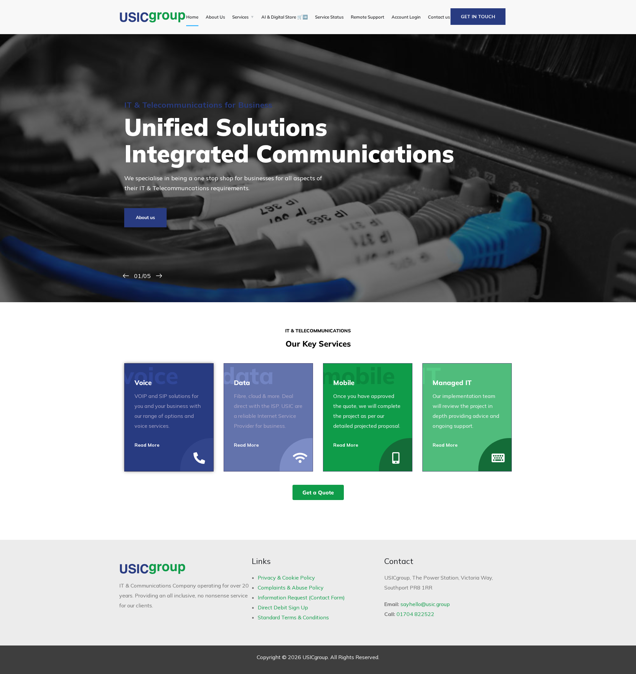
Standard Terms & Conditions (293, 617)
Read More (146, 445)
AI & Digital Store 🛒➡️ (284, 17)
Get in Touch (478, 17)
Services (240, 17)
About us (145, 217)
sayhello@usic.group (425, 604)
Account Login (406, 17)
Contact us (439, 17)
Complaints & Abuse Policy (291, 587)
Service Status (329, 17)
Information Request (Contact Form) (301, 597)
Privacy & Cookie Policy (286, 577)
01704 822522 (415, 614)
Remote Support (367, 17)
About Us (215, 17)
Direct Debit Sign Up (283, 607)
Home (192, 17)
